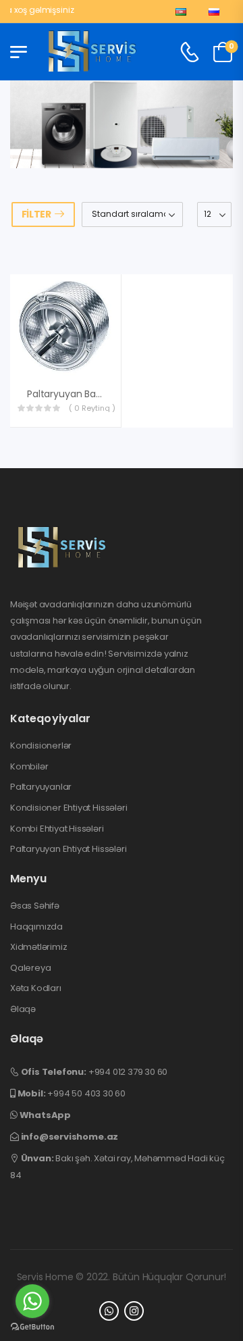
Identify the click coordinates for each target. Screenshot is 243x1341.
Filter (36, 214)
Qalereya (30, 968)
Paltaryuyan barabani (76, 394)
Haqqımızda (36, 926)
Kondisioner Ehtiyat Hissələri (68, 808)
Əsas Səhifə (34, 906)
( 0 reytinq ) (92, 408)
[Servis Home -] (92, 52)
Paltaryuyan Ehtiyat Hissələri (68, 849)
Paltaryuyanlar (41, 787)
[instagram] (134, 1311)
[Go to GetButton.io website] (32, 1327)
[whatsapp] (109, 1311)
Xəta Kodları (35, 988)
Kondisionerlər (41, 745)
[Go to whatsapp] (32, 1301)
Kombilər (29, 766)
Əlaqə (23, 1009)
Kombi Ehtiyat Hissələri (57, 829)
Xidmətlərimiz (38, 947)
